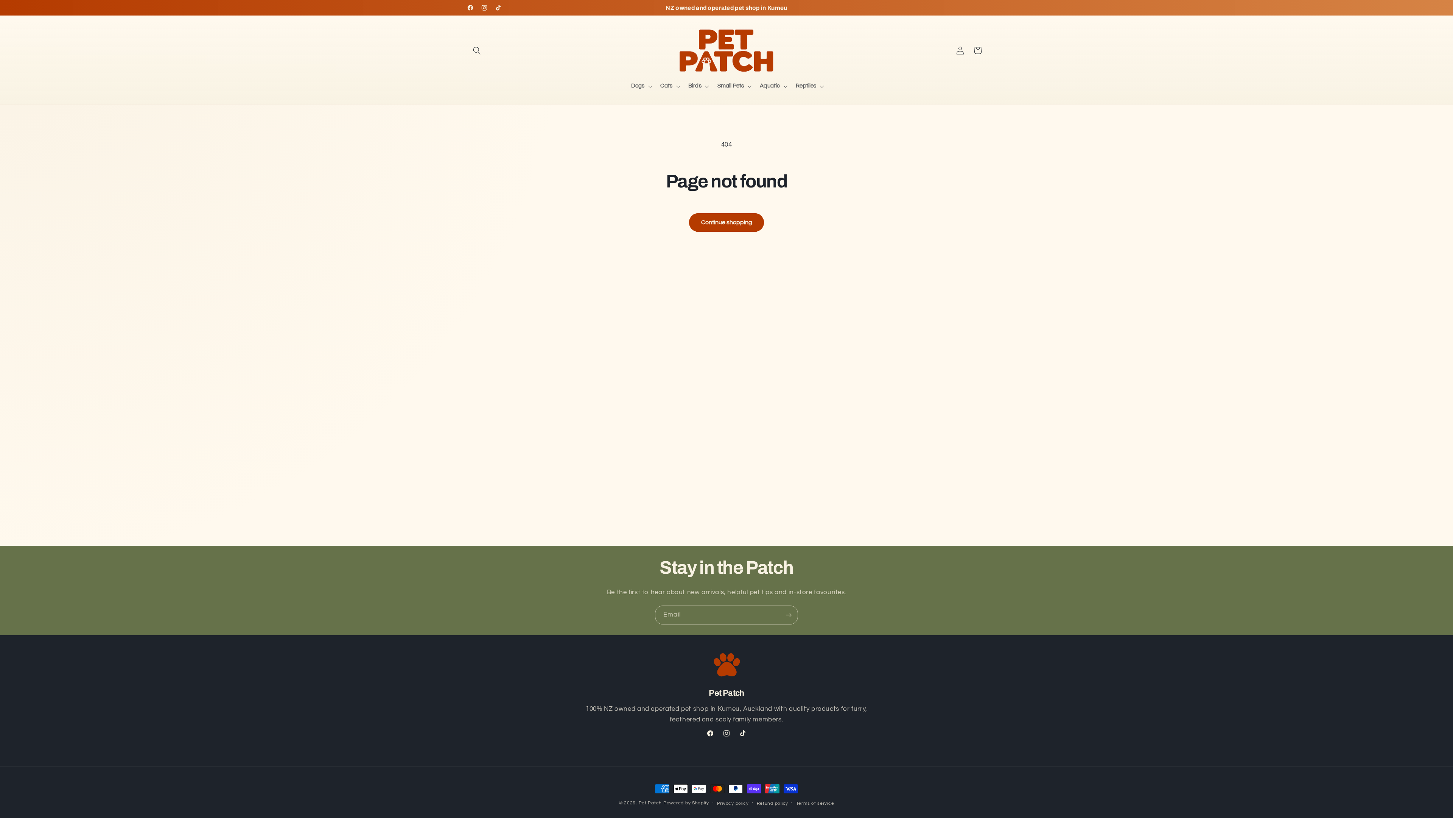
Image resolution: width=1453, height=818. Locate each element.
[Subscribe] (789, 615)
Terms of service (815, 803)
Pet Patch (650, 803)
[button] (477, 50)
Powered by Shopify (686, 803)
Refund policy (773, 803)
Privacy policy (733, 803)
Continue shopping (726, 222)
